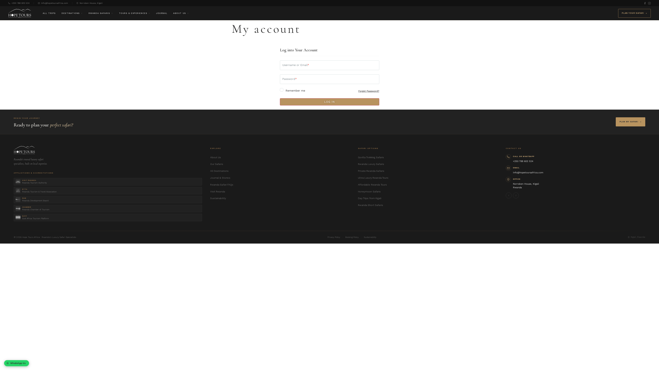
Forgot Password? (368, 91)
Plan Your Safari (633, 13)
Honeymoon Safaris (369, 191)
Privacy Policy (333, 237)
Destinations (71, 13)
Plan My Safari (629, 122)
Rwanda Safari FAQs (221, 184)
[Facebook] (645, 3)
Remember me (295, 90)
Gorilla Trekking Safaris (371, 157)
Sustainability (218, 198)
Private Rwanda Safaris (371, 171)
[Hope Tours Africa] (19, 13)
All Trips (49, 13)
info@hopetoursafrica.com (54, 3)
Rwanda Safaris (99, 13)
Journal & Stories (220, 177)
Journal (161, 13)
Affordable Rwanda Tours (372, 184)
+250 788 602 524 (20, 3)
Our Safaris (216, 164)
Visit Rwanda (217, 191)
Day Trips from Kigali (369, 198)
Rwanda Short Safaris (370, 205)
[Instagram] (649, 3)
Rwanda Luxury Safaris (371, 164)
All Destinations (219, 171)
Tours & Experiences (133, 13)
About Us (179, 13)
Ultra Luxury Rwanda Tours (373, 177)
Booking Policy (352, 237)
